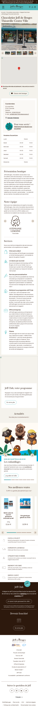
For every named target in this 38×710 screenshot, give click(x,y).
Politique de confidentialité (11, 705)
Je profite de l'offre (11, 476)
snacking (17, 596)
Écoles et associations (18, 667)
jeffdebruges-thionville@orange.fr (19, 114)
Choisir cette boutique (20, 93)
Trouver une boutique (19, 653)
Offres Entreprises (19, 664)
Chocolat (19, 650)
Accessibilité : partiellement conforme (19, 675)
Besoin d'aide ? (19, 670)
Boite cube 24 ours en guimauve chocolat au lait (8, 515)
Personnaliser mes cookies (28, 705)
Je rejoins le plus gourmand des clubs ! (19, 601)
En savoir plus (13, 327)
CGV (22, 702)
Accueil (3, 12)
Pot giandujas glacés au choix (25, 516)
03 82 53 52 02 (16, 112)
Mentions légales (31, 702)
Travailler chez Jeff (18, 661)
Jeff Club (19, 672)
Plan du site (16, 702)
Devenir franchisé (19, 658)
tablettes (23, 594)
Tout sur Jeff (19, 655)
